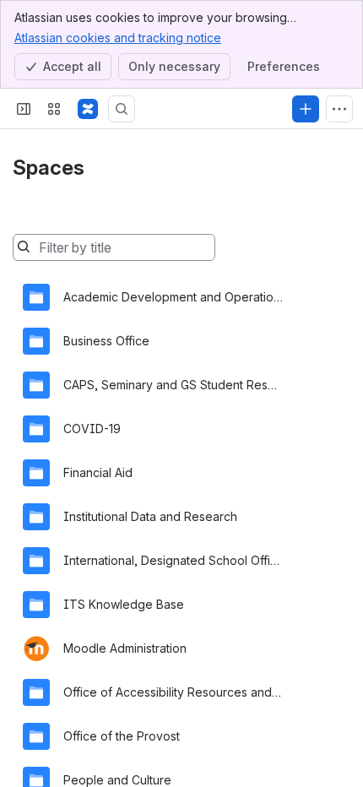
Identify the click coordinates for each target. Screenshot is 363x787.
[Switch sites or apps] (54, 108)
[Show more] (339, 108)
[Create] (305, 108)
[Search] (121, 108)
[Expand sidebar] (23, 108)
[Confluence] (87, 108)
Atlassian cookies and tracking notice (117, 37)
